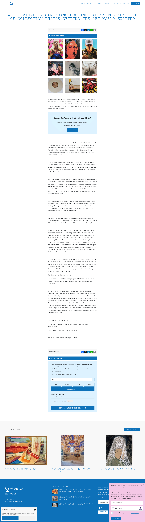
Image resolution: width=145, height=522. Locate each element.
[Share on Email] (94, 30)
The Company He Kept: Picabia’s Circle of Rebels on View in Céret (117, 469)
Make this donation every (60, 401)
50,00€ (67, 384)
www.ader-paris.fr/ (75, 320)
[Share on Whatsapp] (91, 30)
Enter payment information (72, 408)
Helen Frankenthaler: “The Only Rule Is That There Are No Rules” (25, 469)
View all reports (132, 429)
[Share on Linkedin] (88, 30)
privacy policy (134, 513)
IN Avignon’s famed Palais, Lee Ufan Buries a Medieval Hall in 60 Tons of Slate (72, 469)
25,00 (55, 384)
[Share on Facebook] (82, 30)
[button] (34, 509)
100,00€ (78, 384)
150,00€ (89, 384)
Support (134, 3)
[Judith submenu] (128, 3)
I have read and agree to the (126, 513)
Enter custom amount (72, 389)
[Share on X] (85, 30)
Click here (72, 130)
